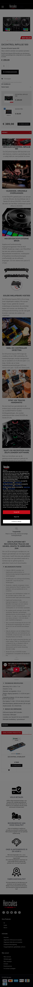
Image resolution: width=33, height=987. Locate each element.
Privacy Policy (18, 482)
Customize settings (16, 521)
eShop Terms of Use (8, 482)
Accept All (16, 512)
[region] (16, 493)
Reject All (16, 517)
